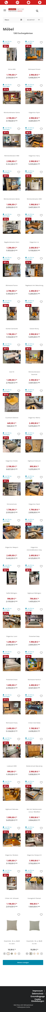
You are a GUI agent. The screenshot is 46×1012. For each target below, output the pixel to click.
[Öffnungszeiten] (28, 2)
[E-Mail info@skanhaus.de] (17, 2)
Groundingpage (38, 996)
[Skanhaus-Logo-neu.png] (16, 10)
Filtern (7, 20)
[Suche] (37, 11)
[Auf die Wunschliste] (19, 42)
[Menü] (5, 10)
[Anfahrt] (39, 2)
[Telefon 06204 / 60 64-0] (6, 2)
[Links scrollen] (4, 953)
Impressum (38, 991)
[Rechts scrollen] (19, 953)
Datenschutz (37, 994)
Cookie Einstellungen (37, 1000)
